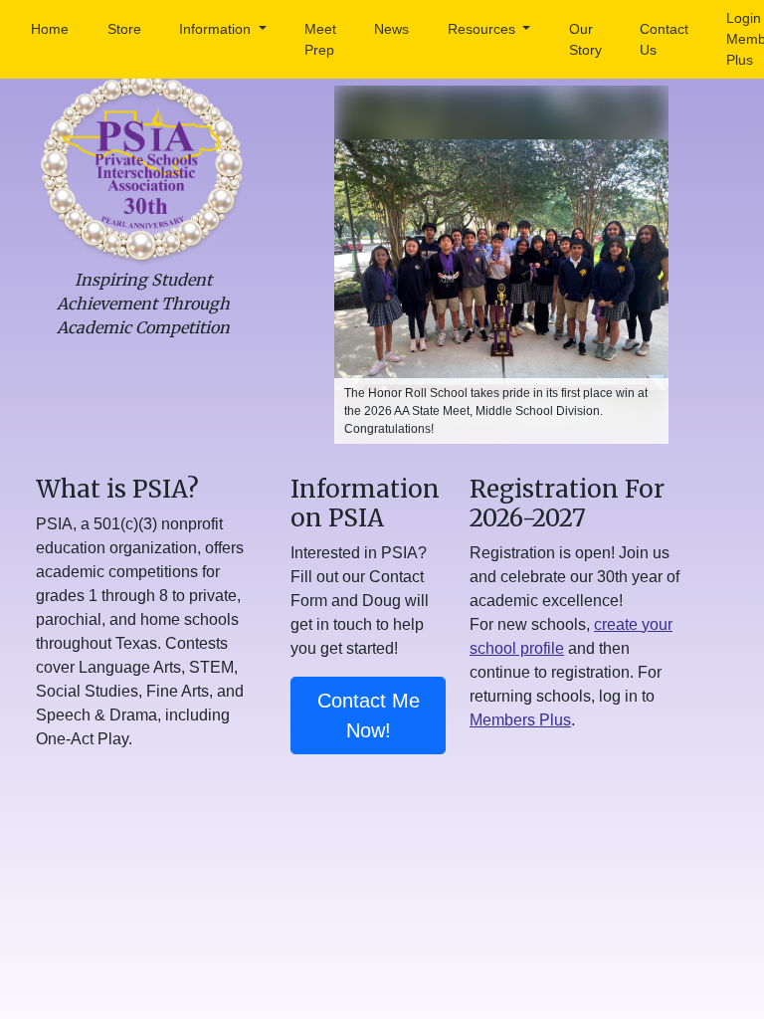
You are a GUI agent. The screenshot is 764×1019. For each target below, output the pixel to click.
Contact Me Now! (368, 715)
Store (124, 29)
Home (50, 29)
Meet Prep (320, 39)
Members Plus (520, 720)
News (391, 29)
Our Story (585, 39)
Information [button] (217, 29)
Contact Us (664, 39)
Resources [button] (483, 29)
